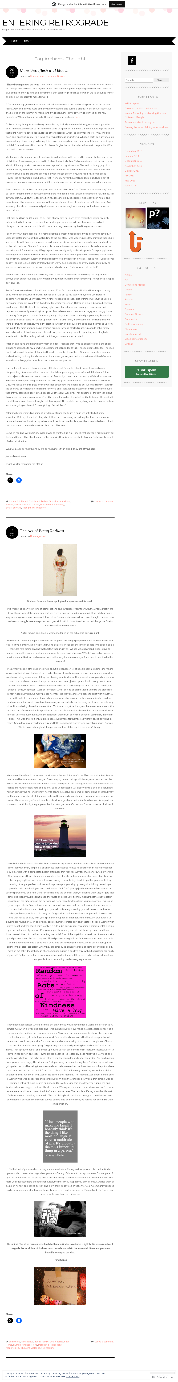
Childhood (34, 501)
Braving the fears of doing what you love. (146, 127)
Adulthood (22, 501)
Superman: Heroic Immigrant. (140, 122)
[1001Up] (136, 242)
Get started (117, 4)
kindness (27, 1344)
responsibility (13, 1347)
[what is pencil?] (158, 218)
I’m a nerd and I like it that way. (141, 108)
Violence (35, 1347)
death (37, 1341)
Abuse (12, 501)
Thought (26, 507)
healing (59, 1341)
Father (44, 501)
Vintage (129, 343)
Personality (131, 319)
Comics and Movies (135, 284)
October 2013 (132, 170)
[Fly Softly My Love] (136, 218)
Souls (9, 507)
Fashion (129, 299)
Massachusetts (22, 504)
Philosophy (56, 1344)
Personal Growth (56, 76)
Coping (34, 76)
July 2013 (130, 175)
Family (42, 76)
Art (126, 279)
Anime (128, 274)
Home (14, 41)
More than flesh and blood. (44, 70)
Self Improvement (134, 324)
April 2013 (130, 185)
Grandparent (56, 501)
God (52, 1341)
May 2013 (130, 180)
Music (128, 304)
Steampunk (131, 329)
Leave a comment (104, 501)
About (27, 41)
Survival (17, 507)
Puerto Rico (46, 504)
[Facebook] (132, 60)
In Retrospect (132, 103)
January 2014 (132, 156)
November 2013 (133, 165)
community (14, 1341)
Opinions (129, 309)
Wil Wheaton (39, 507)
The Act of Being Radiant (42, 530)
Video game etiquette (136, 338)
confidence (27, 1341)
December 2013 (133, 160)
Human (9, 504)
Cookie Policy (73, 1376)
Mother (35, 504)
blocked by (150, 373)
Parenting (43, 1344)
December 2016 (133, 151)
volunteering (48, 1347)
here (77, 117)
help (66, 1341)
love (35, 1344)
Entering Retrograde (55, 23)
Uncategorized (38, 536)
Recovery (59, 504)
